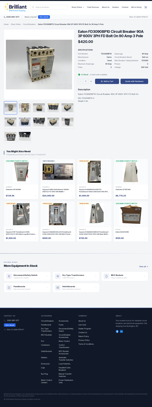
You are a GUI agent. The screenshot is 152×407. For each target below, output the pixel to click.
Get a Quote (44, 17)
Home (6, 24)
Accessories (63, 321)
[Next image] (70, 64)
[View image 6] (10, 122)
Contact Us (82, 332)
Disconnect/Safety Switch (66, 330)
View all (142, 266)
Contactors (45, 345)
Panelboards (46, 325)
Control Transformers (64, 346)
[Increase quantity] (91, 81)
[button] (39, 64)
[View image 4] (53, 108)
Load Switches (64, 364)
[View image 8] (39, 122)
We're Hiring (136, 7)
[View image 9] (53, 122)
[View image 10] (67, 122)
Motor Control (64, 341)
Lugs (43, 368)
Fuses (61, 325)
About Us (105, 7)
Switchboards (46, 351)
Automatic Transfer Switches (66, 358)
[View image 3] (39, 108)
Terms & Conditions (86, 344)
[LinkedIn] (121, 331)
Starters (44, 357)
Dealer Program (84, 329)
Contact (125, 7)
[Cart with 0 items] (145, 7)
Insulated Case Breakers (64, 369)
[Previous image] (7, 64)
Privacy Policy (84, 340)
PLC (42, 341)
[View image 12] (24, 136)
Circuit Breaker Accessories (65, 336)
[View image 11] (10, 136)
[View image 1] (10, 108)
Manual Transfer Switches (65, 375)
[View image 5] (67, 108)
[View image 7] (24, 122)
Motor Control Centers (46, 381)
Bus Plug (44, 374)
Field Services (93, 7)
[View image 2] (24, 108)
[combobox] (49, 7)
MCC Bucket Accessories (64, 352)
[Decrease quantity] (80, 81)
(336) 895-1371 (12, 17)
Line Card (82, 325)
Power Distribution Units (66, 381)
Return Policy (83, 336)
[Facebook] (117, 331)
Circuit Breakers (29, 24)
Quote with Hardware (134, 81)
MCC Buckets (46, 335)
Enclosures (45, 364)
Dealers (115, 7)
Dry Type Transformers (46, 330)
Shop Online (77, 7)
